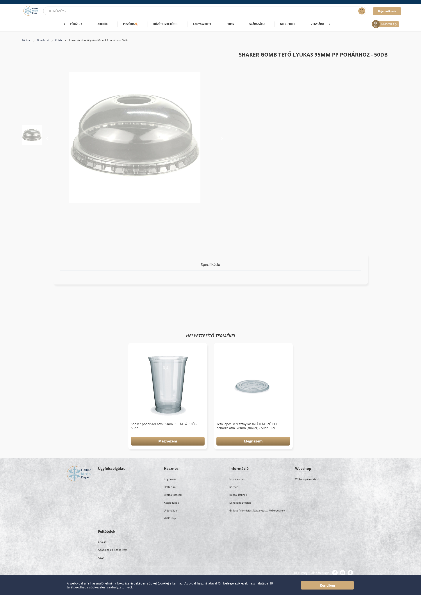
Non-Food (43, 40)
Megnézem (167, 441)
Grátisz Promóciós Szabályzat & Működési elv (257, 510)
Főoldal (26, 40)
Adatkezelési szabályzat (112, 550)
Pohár (58, 40)
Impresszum (236, 479)
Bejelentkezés (387, 11)
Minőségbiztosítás (240, 502)
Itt (271, 583)
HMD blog (170, 518)
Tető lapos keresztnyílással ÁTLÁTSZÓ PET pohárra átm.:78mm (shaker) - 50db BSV (247, 426)
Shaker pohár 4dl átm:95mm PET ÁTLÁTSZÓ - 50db (164, 426)
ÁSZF (101, 557)
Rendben (327, 585)
